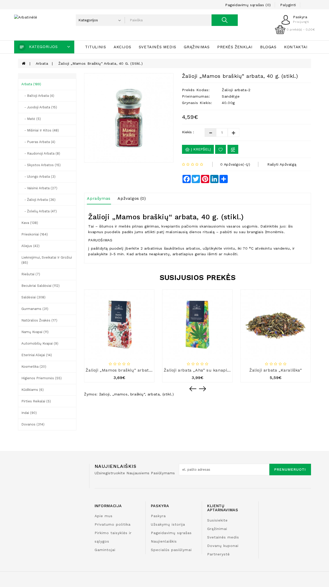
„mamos (120, 394)
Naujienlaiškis (164, 541)
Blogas (268, 47)
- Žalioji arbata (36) (38, 200)
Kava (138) (29, 223)
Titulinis (95, 47)
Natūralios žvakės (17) (39, 320)
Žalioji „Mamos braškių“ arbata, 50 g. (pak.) (131, 370)
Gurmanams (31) (34, 309)
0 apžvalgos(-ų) (235, 164)
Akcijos (122, 47)
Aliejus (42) (30, 246)
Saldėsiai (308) (33, 297)
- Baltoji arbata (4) (37, 96)
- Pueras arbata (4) (38, 142)
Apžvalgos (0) (131, 198)
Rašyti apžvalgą (281, 164)
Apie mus (104, 516)
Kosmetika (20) (33, 366)
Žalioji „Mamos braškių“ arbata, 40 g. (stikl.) (100, 63)
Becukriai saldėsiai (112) (40, 286)
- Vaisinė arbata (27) (39, 188)
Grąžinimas (196, 47)
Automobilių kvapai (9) (39, 343)
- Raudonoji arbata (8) (40, 153)
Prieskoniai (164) (34, 234)
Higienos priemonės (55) (41, 378)
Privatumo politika (113, 524)
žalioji (104, 394)
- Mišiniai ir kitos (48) (40, 130)
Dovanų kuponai (223, 546)
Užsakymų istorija (168, 524)
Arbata (42, 63)
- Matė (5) (31, 119)
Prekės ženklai (234, 47)
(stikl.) (168, 394)
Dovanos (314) (32, 424)
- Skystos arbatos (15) (41, 165)
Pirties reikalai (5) (36, 401)
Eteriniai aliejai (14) (36, 355)
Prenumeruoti (290, 469)
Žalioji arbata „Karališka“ (275, 370)
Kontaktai (295, 47)
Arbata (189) (31, 84)
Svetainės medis (157, 47)
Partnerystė (218, 554)
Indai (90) (29, 413)
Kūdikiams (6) (32, 390)
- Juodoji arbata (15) (39, 107)
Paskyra (158, 516)
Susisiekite (217, 520)
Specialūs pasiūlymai (171, 550)
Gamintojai (105, 550)
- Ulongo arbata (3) (38, 176)
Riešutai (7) (30, 274)
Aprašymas (98, 198)
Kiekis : (188, 132)
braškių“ (137, 394)
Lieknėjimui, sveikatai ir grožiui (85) (46, 259)
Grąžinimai (217, 529)
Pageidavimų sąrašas (171, 533)
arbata (154, 394)
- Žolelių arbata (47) (39, 211)
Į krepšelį (200, 149)
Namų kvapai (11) (35, 332)
